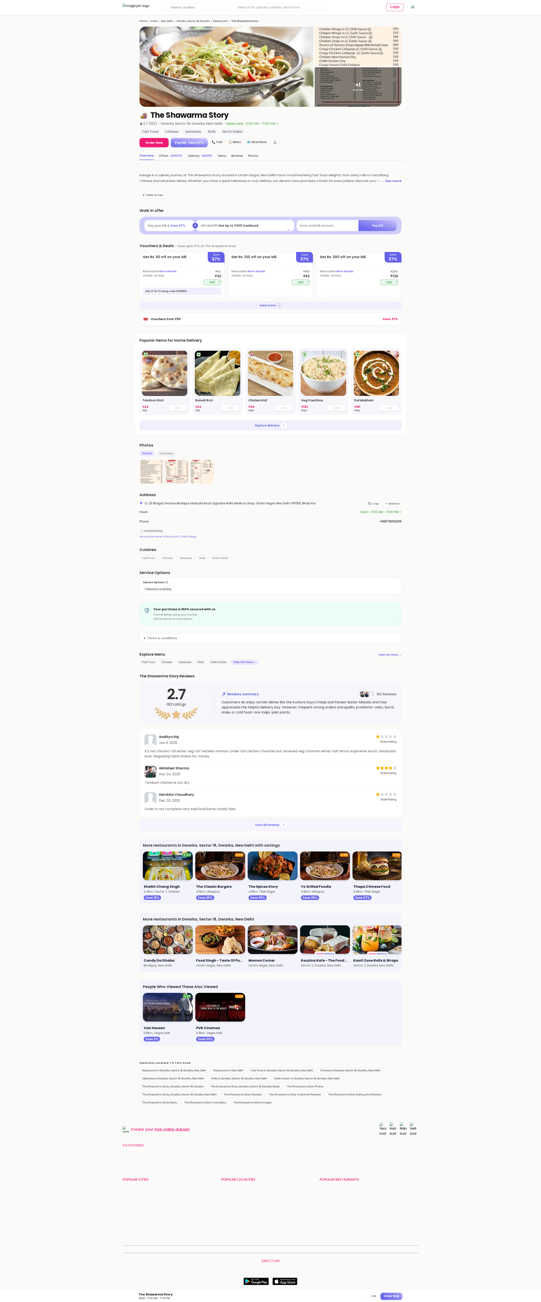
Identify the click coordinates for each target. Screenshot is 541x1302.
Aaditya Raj (169, 736)
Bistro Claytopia (379, 1193)
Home (143, 21)
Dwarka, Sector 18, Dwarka (193, 21)
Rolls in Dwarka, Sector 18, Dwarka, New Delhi (239, 1078)
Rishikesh (129, 1226)
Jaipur (127, 1210)
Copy (375, 503)
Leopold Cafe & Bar (382, 1221)
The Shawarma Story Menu (159, 1102)
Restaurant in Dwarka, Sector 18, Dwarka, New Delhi (174, 1070)
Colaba (274, 1221)
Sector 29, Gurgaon (283, 1198)
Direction (394, 503)
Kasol (126, 1232)
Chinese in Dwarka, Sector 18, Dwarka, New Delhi (350, 1070)
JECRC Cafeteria (380, 1215)
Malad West (230, 1226)
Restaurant (220, 21)
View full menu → (390, 654)
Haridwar (177, 1232)
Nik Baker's (327, 1204)
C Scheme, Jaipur (282, 1215)
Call (373, 1296)
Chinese (167, 558)
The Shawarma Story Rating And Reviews (355, 1094)
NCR (174, 1210)
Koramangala (231, 1193)
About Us (160, 1249)
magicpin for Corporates (341, 1249)
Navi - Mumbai (133, 1221)
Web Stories (398, 1249)
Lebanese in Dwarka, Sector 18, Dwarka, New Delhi (173, 1078)
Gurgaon (177, 1193)
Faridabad (178, 1204)
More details (167, 271)
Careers (381, 1249)
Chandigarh (179, 1198)
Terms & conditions (162, 638)
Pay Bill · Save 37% (189, 143)
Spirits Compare (225, 1249)
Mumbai (177, 1215)
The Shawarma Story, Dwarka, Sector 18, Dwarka (173, 1086)
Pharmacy (277, 1145)
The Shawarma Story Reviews (243, 1094)
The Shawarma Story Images (253, 1102)
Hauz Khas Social (380, 1232)
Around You (178, 1249)
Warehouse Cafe (380, 1210)
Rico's (372, 1226)
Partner (303, 1249)
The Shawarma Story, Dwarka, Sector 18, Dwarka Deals (245, 1086)
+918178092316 (390, 521)
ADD (214, 282)
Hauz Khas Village (234, 1232)
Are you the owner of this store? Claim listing (167, 536)
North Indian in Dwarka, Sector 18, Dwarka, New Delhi (307, 1078)
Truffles (325, 1193)
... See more (392, 181)
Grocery (209, 1145)
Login (395, 7)
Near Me (204, 1249)
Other (295, 1145)
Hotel (261, 1145)
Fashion (192, 1145)
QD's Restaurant (332, 1232)
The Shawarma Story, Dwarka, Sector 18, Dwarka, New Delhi (179, 1094)
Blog (192, 1249)
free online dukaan (172, 1129)
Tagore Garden (280, 1232)
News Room (143, 1249)
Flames (373, 1204)
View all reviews (267, 825)
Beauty (177, 1145)
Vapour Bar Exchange (335, 1215)
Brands (316, 1249)
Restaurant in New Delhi (228, 1070)
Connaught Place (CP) (286, 1226)
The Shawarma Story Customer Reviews (295, 1094)
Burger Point (377, 1198)
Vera (365, 1249)
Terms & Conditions (253, 1249)
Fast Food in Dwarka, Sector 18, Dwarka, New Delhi (282, 1070)
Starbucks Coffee (333, 1221)
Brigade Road (279, 1193)
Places (289, 1249)
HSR (224, 1198)
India (154, 21)
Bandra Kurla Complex (237, 1221)
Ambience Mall (280, 1204)
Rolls (202, 558)
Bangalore (130, 1198)
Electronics (244, 1145)
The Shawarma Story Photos (305, 1086)
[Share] (275, 142)
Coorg (175, 1226)
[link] (164, 381)
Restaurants (158, 1145)
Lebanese (186, 558)
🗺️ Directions (257, 142)
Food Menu (167, 453)
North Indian (220, 558)
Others (343, 1268)
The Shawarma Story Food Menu (205, 1102)
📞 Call (217, 142)
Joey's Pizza (328, 1226)
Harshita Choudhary (176, 794)
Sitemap (275, 1249)
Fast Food (148, 558)
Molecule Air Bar (331, 1210)
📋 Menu (234, 142)
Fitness (225, 1145)
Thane (175, 1221)
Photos (147, 453)
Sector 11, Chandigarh (236, 1215)
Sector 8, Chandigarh (237, 1210)
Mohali (127, 1215)
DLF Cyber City (232, 1204)
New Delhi (167, 21)
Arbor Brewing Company (337, 1198)
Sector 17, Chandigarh (285, 1210)
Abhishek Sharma (174, 768)
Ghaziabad (130, 1204)
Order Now (154, 143)
